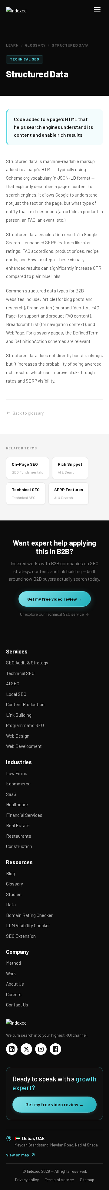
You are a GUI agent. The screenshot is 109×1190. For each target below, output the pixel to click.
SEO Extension (21, 936)
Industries (19, 762)
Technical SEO (20, 673)
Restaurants (18, 836)
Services (17, 651)
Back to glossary (28, 413)
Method (13, 963)
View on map (17, 1155)
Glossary (35, 45)
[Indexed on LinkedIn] (12, 1049)
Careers (13, 994)
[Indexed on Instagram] (41, 1049)
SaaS (11, 794)
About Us (15, 983)
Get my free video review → (54, 599)
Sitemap (87, 1179)
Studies (13, 894)
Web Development (24, 746)
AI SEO (12, 683)
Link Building (18, 715)
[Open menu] (97, 10)
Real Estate (18, 825)
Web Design (17, 735)
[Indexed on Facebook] (55, 1049)
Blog (10, 873)
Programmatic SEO (25, 725)
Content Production (25, 704)
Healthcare (17, 804)
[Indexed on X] (26, 1049)
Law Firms (16, 773)
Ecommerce (18, 783)
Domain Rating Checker (29, 915)
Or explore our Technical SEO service (52, 614)
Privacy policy (27, 1179)
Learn (12, 45)
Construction (19, 846)
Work (11, 973)
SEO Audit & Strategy (27, 662)
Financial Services (24, 815)
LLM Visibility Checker (28, 925)
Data (11, 904)
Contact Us (17, 1004)
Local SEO (16, 694)
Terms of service (59, 1179)
